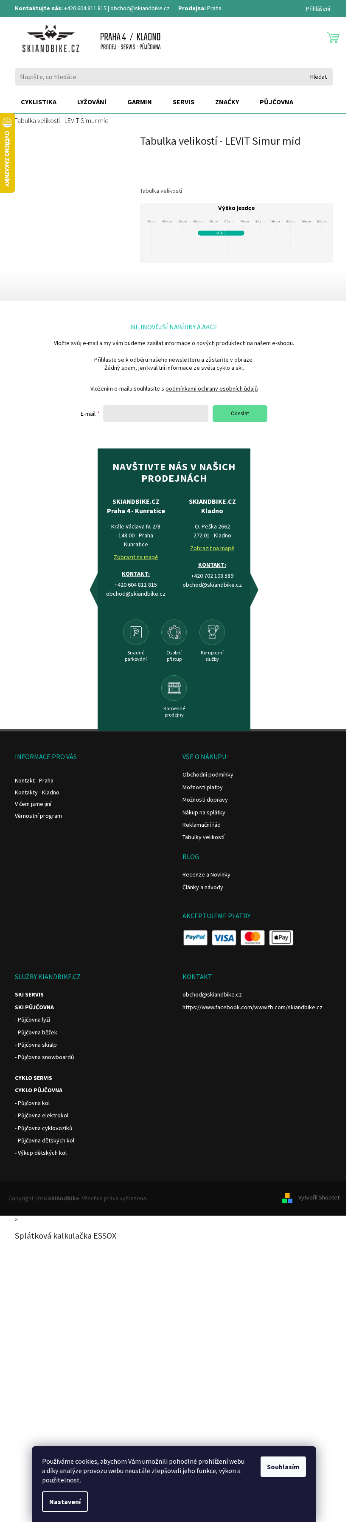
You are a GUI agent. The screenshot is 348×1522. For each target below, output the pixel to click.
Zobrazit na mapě (136, 557)
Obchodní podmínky (207, 774)
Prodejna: (192, 8)
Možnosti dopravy (205, 799)
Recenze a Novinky (206, 874)
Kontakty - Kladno (37, 792)
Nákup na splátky (203, 812)
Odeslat (240, 413)
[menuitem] (39, 102)
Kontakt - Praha (34, 780)
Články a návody (202, 887)
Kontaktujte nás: (39, 8)
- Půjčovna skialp (36, 1044)
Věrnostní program (38, 816)
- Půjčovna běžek (36, 1032)
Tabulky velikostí (203, 837)
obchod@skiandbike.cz (140, 8)
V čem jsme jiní (33, 804)
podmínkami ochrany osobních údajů (212, 388)
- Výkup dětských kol (41, 1152)
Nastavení (65, 1501)
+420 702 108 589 (212, 576)
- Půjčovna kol (32, 1103)
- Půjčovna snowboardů (44, 1057)
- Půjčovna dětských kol (44, 1140)
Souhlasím (283, 1466)
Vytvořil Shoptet (319, 1198)
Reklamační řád (201, 824)
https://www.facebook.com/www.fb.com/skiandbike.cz (252, 1007)
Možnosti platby (202, 787)
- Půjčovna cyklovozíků (44, 1128)
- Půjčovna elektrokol (41, 1115)
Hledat (318, 76)
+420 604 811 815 (85, 8)
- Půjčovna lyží (32, 1019)
